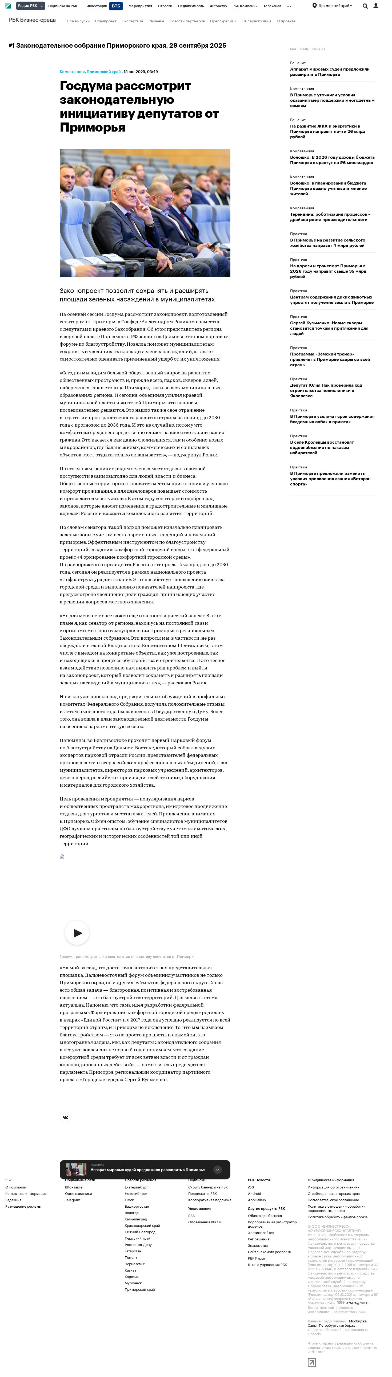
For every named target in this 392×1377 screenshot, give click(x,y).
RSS (191, 1215)
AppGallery (257, 1199)
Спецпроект (106, 20)
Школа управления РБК (267, 1264)
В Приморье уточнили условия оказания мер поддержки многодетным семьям (332, 100)
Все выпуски (78, 20)
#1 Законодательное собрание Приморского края (87, 45)
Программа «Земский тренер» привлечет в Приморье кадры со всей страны (330, 359)
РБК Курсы (257, 1257)
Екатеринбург (136, 1186)
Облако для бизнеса (265, 1215)
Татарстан (133, 1250)
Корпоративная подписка (209, 1199)
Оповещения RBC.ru (205, 1221)
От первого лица (256, 20)
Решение (156, 20)
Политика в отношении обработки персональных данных (337, 1208)
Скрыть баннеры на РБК (208, 1186)
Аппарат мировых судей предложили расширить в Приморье (148, 1170)
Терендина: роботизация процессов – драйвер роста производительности (330, 217)
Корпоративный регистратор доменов (272, 1223)
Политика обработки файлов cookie (338, 1216)
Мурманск (133, 1282)
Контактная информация (26, 1193)
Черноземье (135, 1263)
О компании (15, 1186)
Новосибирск (136, 1193)
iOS (251, 1186)
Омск (129, 1199)
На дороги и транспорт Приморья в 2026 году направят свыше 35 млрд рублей (328, 271)
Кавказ (130, 1269)
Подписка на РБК (202, 1193)
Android (254, 1193)
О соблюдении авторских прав (334, 1193)
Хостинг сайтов (261, 1232)
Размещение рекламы (23, 1205)
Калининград (136, 1218)
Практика (298, 233)
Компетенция (72, 71)
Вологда (132, 1212)
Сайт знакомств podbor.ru (269, 1251)
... (288, 5)
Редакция (13, 1199)
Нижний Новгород (140, 1231)
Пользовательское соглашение (333, 1199)
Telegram (72, 1199)
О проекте (286, 20)
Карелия (132, 1276)
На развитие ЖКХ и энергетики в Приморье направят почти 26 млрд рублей (327, 131)
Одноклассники (78, 1193)
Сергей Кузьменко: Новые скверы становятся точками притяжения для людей (329, 328)
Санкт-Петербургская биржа (331, 1324)
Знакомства (258, 1245)
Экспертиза (132, 20)
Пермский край (137, 1237)
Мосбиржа (358, 1320)
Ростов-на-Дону (138, 1244)
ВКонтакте (73, 1186)
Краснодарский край (142, 1225)
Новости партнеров (187, 20)
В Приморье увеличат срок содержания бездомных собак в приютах (332, 419)
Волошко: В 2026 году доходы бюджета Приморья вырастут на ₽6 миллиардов (332, 160)
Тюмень (131, 1257)
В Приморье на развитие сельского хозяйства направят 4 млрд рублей (327, 243)
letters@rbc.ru (358, 1302)
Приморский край (104, 71)
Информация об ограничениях (333, 1186)
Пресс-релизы (223, 20)
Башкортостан (137, 1205)
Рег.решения (258, 1238)
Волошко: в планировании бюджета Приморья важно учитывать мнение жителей (328, 188)
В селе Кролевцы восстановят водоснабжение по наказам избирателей (322, 447)
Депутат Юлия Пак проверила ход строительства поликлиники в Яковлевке (326, 390)
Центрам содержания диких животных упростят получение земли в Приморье (332, 300)
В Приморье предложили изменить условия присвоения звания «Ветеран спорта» (330, 478)
